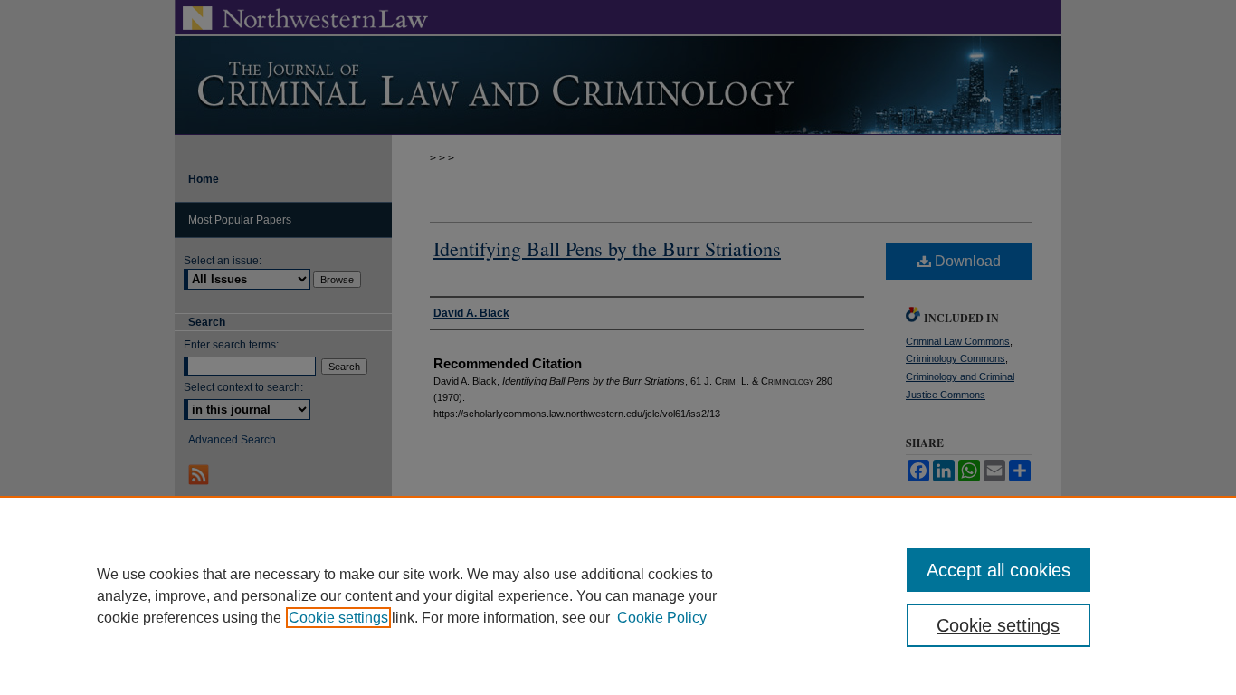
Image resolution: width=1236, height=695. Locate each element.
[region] (618, 595)
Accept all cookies (998, 570)
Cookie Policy (662, 617)
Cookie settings (338, 617)
